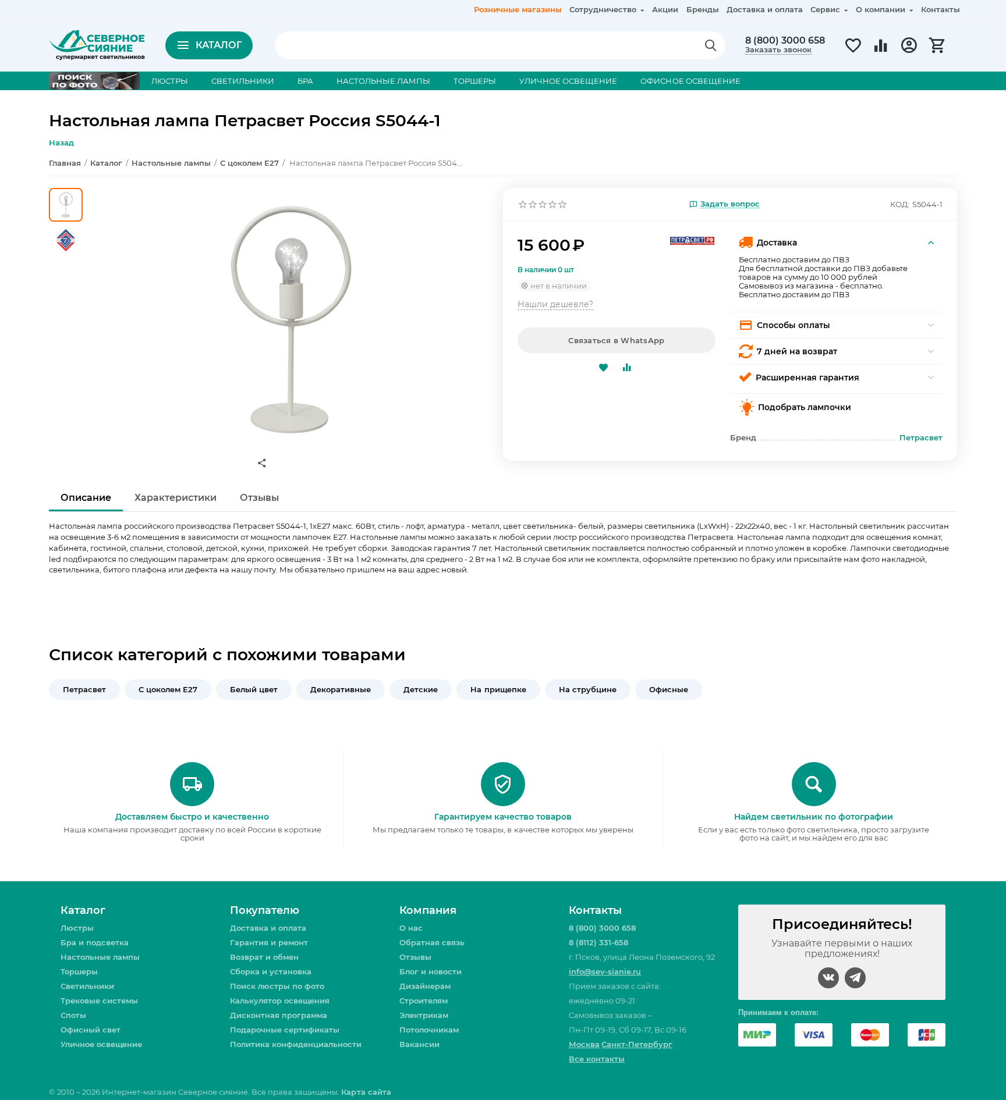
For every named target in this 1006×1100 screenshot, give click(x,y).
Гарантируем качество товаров (503, 816)
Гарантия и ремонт (269, 942)
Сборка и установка (270, 971)
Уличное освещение (101, 1044)
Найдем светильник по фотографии (813, 816)
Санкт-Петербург (636, 1044)
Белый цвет (254, 689)
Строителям (423, 1000)
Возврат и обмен (264, 957)
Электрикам (423, 1015)
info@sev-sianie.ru (605, 971)
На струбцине (588, 689)
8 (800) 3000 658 (785, 40)
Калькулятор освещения (280, 1000)
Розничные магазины (518, 9)
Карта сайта (366, 1092)
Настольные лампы (100, 957)
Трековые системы (99, 1000)
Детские (420, 689)
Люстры (77, 927)
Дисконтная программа (278, 1015)
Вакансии (419, 1044)
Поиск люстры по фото (277, 986)
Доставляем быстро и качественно (192, 816)
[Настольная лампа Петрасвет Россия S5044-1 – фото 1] (289, 319)
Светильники (87, 986)
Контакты (940, 9)
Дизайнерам (425, 986)
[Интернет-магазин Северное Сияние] (97, 44)
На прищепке (498, 689)
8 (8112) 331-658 (598, 942)
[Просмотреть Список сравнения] (881, 51)
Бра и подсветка (95, 942)
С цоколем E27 (168, 689)
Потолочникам (429, 1029)
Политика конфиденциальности (296, 1044)
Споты (73, 1015)
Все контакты (597, 1058)
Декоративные (340, 689)
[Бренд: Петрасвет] (692, 239)
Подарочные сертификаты (284, 1029)
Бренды (702, 9)
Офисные (668, 689)
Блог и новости (430, 971)
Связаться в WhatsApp (616, 340)
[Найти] (710, 45)
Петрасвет (84, 689)
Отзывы (415, 957)
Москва (584, 1044)
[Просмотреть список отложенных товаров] (853, 51)
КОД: (899, 204)
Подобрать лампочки (804, 407)
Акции (665, 9)
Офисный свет (91, 1029)
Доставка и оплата (765, 9)
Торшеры (79, 971)
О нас (411, 927)
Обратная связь (432, 942)
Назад (61, 142)
